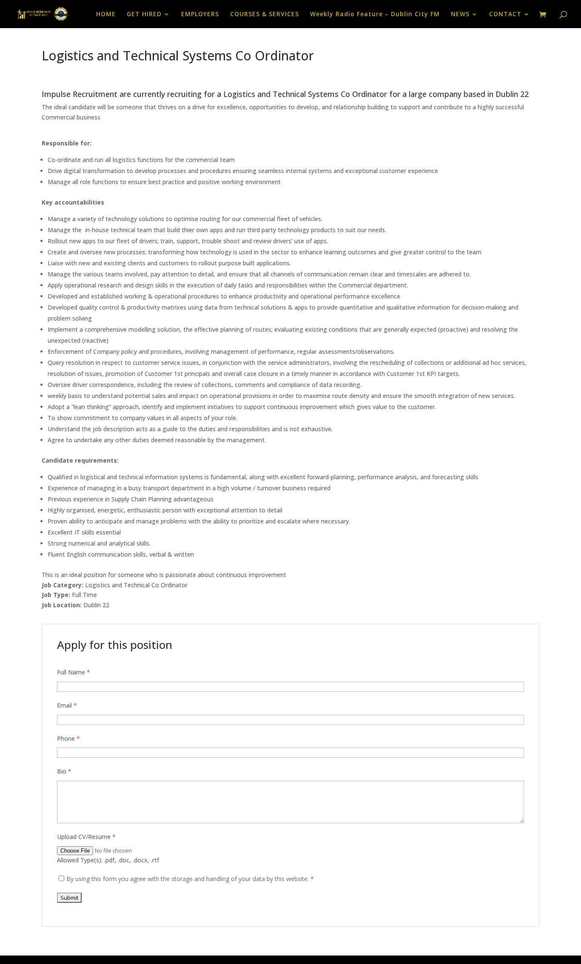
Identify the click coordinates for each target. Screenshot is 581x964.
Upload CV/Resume (86, 837)
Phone (68, 738)
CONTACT (505, 14)
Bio (64, 771)
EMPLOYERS (200, 14)
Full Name (73, 672)
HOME (106, 14)
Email (67, 705)
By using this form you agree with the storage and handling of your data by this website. (190, 879)
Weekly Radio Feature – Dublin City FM (375, 14)
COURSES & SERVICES (264, 14)
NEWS (460, 14)
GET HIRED (144, 14)
